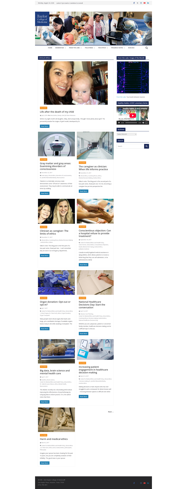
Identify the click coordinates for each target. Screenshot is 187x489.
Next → (111, 412)
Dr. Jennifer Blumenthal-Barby (48, 177)
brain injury (44, 175)
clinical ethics (53, 115)
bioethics (44, 380)
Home (50, 48)
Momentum (59, 48)
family (59, 115)
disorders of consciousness (63, 175)
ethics (99, 176)
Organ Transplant (45, 315)
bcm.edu (131, 48)
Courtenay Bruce (92, 176)
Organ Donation (66, 313)
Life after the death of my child (57, 111)
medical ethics (97, 178)
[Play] (119, 123)
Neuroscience (60, 177)
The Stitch (102, 48)
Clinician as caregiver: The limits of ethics (54, 232)
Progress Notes (117, 48)
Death (80, 247)
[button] (65, 47)
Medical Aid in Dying (88, 247)
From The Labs (74, 48)
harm (54, 447)
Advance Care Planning (86, 314)
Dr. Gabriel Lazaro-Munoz (47, 384)
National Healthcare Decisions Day (88, 320)
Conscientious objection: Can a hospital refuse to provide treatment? (95, 233)
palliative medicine (84, 249)
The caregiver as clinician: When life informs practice (93, 168)
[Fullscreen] (146, 123)
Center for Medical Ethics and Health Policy (92, 242)
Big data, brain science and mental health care (55, 372)
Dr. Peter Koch (53, 313)
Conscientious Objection (101, 245)
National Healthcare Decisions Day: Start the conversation (92, 304)
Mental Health (62, 384)
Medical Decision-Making (85, 178)
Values (51, 242)
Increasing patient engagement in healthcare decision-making (93, 369)
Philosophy (43, 450)
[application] (133, 115)
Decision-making (93, 318)
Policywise (89, 48)
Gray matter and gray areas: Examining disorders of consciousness (55, 166)
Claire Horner (82, 245)
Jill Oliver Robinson (70, 115)
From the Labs (121, 97)
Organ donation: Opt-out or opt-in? (55, 303)
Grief (63, 115)
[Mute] (143, 123)
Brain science (50, 380)
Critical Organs (45, 313)
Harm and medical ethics (54, 439)
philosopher (68, 447)
